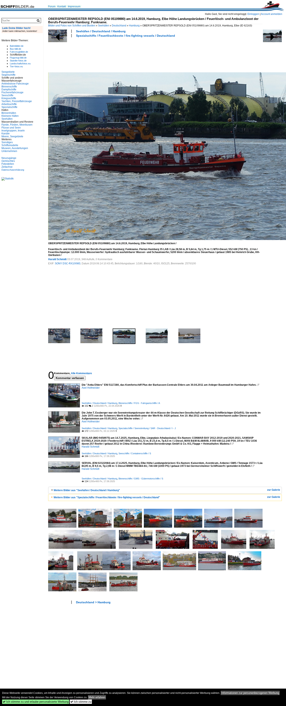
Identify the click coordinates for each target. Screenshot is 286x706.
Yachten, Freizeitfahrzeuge (16, 101)
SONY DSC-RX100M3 (67, 263)
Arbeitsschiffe (9, 104)
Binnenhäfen (8, 113)
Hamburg (134, 25)
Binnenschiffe (9, 86)
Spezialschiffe (9, 107)
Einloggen (253, 14)
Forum (51, 6)
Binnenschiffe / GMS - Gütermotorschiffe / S (141, 478)
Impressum (74, 6)
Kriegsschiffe (8, 98)
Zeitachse (7, 166)
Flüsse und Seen (11, 127)
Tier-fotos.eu (16, 66)
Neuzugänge (8, 158)
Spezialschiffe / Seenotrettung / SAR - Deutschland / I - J (147, 428)
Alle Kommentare (81, 373)
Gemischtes (8, 161)
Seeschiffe (7, 95)
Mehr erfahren (97, 697)
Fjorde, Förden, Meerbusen (16, 124)
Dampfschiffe (8, 89)
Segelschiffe (8, 74)
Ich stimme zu (80, 701)
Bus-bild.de (15, 49)
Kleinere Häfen (10, 115)
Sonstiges (7, 142)
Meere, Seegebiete (12, 136)
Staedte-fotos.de (18, 60)
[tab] (165, 490)
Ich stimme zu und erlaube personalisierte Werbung (35, 701)
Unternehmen (9, 151)
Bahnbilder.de (16, 46)
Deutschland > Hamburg (93, 602)
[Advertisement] (124, 54)
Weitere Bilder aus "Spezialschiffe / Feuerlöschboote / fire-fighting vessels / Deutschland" (107, 497)
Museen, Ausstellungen (14, 148)
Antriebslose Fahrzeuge (15, 83)
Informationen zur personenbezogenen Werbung (250, 692)
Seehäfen (103, 25)
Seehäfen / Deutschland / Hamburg (101, 31)
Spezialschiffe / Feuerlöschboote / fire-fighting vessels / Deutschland (125, 35)
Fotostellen (7, 163)
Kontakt (61, 6)
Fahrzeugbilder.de (19, 52)
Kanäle (5, 133)
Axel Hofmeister (91, 387)
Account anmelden (271, 14)
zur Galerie (273, 489)
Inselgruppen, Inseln (13, 130)
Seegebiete (8, 71)
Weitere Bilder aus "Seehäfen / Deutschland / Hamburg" (87, 490)
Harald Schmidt (57, 259)
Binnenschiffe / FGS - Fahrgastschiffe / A (139, 403)
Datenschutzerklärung (12, 170)
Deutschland (119, 25)
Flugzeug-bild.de (18, 57)
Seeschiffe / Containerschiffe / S (135, 453)
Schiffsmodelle (9, 145)
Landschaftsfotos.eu (20, 63)
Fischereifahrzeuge (12, 92)
